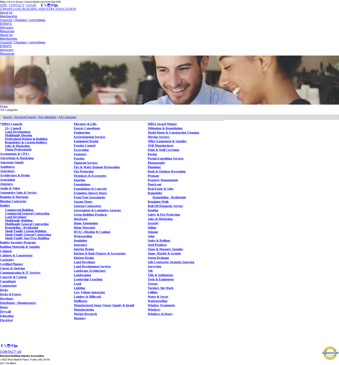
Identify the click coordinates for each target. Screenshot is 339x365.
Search (7, 117)
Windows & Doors (160, 314)
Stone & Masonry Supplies (165, 249)
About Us (6, 13)
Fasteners (80, 154)
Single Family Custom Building (25, 231)
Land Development (17, 131)
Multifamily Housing (18, 135)
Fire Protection (84, 171)
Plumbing (154, 167)
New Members (47, 117)
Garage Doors (83, 201)
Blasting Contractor (13, 201)
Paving (152, 154)
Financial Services (86, 162)
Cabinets (6, 251)
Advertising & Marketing (17, 158)
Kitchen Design (84, 257)
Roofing (153, 210)
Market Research (85, 314)
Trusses (153, 283)
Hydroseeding (83, 236)
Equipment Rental (86, 141)
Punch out (154, 184)
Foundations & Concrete (90, 188)
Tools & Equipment (161, 279)
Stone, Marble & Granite (164, 253)
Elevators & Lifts (85, 124)
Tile (150, 270)
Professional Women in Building (26, 139)
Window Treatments (161, 305)
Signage (153, 232)
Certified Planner (11, 264)
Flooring (79, 180)
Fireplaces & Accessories (90, 175)
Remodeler (155, 193)
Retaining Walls (158, 201)
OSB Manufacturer (161, 145)
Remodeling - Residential (21, 227)
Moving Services (159, 137)
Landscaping (82, 275)
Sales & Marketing (17, 146)
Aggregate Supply (12, 162)
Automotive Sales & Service (18, 192)
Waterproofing (157, 301)
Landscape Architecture (90, 270)
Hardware (80, 219)
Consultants (8, 281)
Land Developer (15, 217)
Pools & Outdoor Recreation (167, 171)
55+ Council (13, 128)
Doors (4, 307)
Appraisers (7, 171)
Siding (152, 227)
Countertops (8, 285)
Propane (153, 175)
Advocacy (7, 27)
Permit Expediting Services (166, 158)
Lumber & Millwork (87, 296)
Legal (77, 283)
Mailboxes (80, 301)
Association (7, 179)
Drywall (5, 311)
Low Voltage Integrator (89, 292)
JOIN (3, 5)
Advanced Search (25, 117)
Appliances (7, 166)
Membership (8, 16)
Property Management (163, 180)
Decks (4, 290)
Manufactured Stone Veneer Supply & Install (104, 305)
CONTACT (16, 5)
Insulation (80, 240)
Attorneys (6, 184)
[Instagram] (8, 346)
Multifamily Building (19, 220)
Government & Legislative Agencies (97, 210)
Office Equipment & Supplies (167, 141)
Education (7, 316)
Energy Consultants (87, 128)
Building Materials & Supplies (20, 246)
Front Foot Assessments (89, 197)
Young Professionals (18, 149)
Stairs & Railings (159, 240)
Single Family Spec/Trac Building (27, 238)
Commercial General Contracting (27, 213)
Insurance (80, 244)
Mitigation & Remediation (165, 128)
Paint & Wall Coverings (163, 149)
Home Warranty (85, 227)
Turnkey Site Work (160, 288)
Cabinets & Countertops (16, 255)
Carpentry (7, 259)
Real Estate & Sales (161, 188)
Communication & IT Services (20, 272)
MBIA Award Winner (162, 124)
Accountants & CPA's (14, 153)
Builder (5, 205)
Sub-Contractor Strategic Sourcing (171, 262)
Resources (7, 31)
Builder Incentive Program (18, 242)
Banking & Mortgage (14, 197)
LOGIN (31, 5)
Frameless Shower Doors (90, 193)
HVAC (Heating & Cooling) (92, 232)
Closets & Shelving (12, 268)
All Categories (67, 117)
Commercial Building (19, 210)
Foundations (82, 184)
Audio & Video (10, 188)
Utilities (153, 292)
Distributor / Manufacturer (18, 303)
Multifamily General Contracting (27, 224)
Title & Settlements (160, 275)
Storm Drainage (158, 257)
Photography (156, 162)
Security (153, 223)
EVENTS (6, 24)
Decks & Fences (10, 294)
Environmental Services (89, 137)
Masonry (80, 318)
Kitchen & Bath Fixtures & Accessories (100, 253)
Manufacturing (84, 309)
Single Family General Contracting (28, 234)
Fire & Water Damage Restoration (97, 167)
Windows (154, 309)
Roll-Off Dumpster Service (165, 206)
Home (4, 106)
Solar (151, 236)
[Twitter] (5, 346)
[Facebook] (1, 346)
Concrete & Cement (13, 277)
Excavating (81, 149)
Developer (7, 298)
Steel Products (157, 244)
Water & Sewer (158, 296)
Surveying (154, 266)
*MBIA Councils (11, 124)
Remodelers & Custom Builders (26, 142)
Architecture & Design (15, 175)
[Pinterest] (12, 346)
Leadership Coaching (88, 279)
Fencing (79, 158)
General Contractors (87, 206)
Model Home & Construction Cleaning (173, 132)
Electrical (6, 320)
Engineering (82, 132)
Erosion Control (84, 145)
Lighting (79, 288)
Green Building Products (90, 214)
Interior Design (84, 249)
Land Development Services (92, 266)
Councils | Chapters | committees (22, 20)
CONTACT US (10, 352)
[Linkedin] (15, 346)
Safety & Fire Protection (164, 214)
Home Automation (86, 223)
